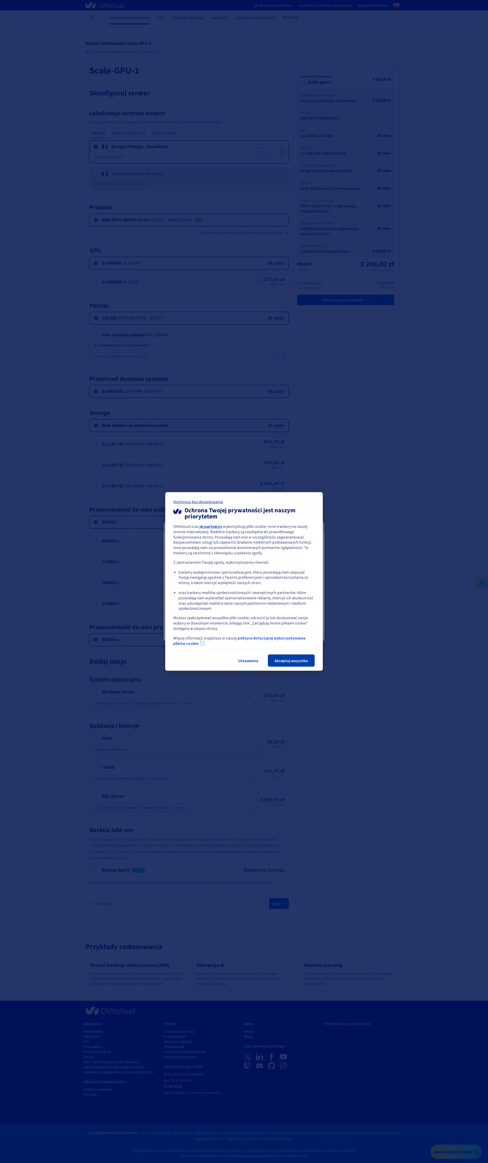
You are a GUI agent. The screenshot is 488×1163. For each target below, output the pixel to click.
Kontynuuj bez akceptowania (198, 502)
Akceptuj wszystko (291, 660)
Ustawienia (248, 660)
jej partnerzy (211, 526)
